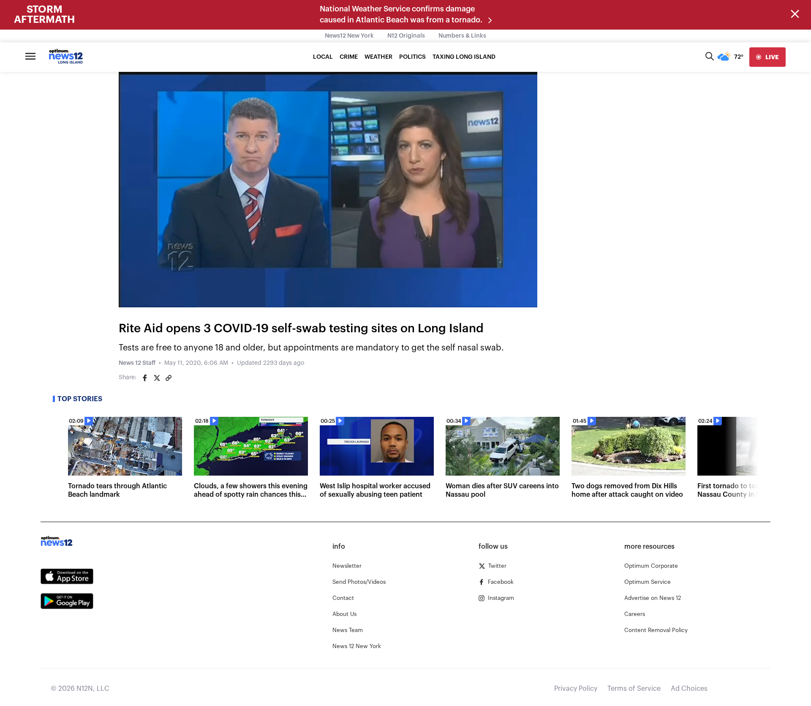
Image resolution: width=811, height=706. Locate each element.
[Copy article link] (168, 378)
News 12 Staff (137, 363)
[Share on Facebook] (145, 378)
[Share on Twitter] (156, 378)
